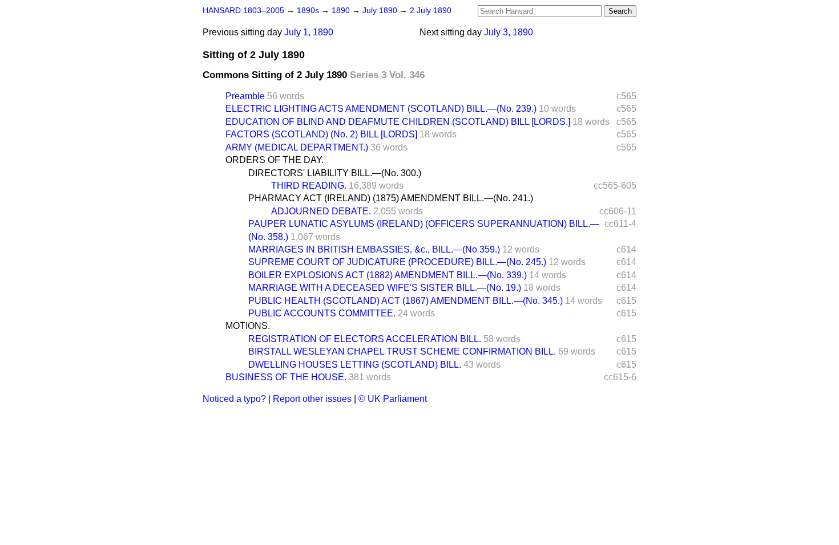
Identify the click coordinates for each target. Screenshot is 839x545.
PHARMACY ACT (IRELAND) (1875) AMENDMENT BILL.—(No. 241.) (390, 198)
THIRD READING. (308, 185)
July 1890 (381, 10)
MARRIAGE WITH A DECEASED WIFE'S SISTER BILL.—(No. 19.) (384, 287)
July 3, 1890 (508, 32)
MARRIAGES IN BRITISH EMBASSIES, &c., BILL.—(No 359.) (374, 249)
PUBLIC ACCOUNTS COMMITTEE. (322, 313)
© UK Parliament (392, 399)
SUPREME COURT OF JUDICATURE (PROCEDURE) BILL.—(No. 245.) (397, 262)
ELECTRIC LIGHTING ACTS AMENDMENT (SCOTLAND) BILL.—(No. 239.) (381, 108)
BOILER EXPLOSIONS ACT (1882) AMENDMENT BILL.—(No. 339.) (387, 275)
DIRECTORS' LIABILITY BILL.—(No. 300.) (334, 173)
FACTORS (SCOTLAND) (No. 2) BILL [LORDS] (321, 134)
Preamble (245, 96)
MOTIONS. (247, 326)
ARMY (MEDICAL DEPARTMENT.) (296, 147)
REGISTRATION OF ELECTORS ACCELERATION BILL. (364, 339)
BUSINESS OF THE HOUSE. (285, 377)
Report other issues (312, 399)
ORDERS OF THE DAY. (274, 160)
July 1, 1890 (308, 32)
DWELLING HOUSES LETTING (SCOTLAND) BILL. (354, 364)
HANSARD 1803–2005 (243, 10)
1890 (342, 10)
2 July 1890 (430, 10)
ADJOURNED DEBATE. (321, 211)
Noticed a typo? (234, 399)
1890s (309, 10)
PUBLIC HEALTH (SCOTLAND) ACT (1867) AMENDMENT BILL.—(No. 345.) (405, 301)
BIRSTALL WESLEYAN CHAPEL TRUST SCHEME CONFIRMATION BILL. (402, 351)
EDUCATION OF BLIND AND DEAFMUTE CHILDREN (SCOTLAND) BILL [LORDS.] (397, 122)
